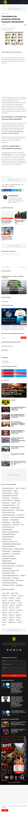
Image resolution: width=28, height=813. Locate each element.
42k (18, 598)
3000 (17, 600)
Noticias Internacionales (7, 488)
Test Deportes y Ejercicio (8, 580)
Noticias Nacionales (7, 490)
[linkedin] (7, 376)
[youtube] (7, 373)
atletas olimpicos (16, 522)
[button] (2, 2)
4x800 (11, 617)
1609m (18, 615)
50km (11, 615)
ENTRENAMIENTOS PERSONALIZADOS (11, 544)
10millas (11, 619)
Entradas (6, 361)
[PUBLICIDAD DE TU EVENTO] (5, 456)
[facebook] (7, 370)
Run (22, 524)
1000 (4, 612)
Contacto (13, 400)
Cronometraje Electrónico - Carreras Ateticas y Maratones (18, 711)
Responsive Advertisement (14, 8)
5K (17, 607)
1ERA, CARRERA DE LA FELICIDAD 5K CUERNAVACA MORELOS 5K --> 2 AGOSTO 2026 (18, 424)
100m (4, 619)
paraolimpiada (19, 585)
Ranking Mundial (16, 551)
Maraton (16, 490)
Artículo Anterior (6, 267)
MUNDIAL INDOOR (6, 561)
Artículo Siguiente (22, 267)
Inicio (2, 13)
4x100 (12, 610)
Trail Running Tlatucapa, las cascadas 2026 (17, 447)
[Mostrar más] (23, 190)
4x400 (19, 610)
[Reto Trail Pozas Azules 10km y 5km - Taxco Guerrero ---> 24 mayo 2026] (5, 463)
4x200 (4, 615)
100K (18, 617)
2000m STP (12, 622)
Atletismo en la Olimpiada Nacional (10, 532)
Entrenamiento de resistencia (9, 558)
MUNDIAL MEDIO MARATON (9, 563)
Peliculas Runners (6, 551)
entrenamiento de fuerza (8, 585)
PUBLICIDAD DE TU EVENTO (17, 454)
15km (18, 619)
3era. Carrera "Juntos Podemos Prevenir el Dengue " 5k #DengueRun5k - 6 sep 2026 (18, 723)
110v (4, 607)
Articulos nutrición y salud (8, 512)
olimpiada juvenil (6, 522)
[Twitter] (13, 190)
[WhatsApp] (16, 190)
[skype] (20, 376)
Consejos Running (6, 524)
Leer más (3, 807)
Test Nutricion (4, 186)
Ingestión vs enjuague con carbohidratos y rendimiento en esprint (7, 238)
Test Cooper (15, 578)
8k (3, 624)
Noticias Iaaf (17, 500)
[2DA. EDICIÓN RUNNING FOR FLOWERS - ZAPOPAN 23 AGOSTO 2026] (5, 433)
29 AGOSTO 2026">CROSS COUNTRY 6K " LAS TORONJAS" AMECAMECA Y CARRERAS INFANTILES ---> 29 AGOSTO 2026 (25, 753)
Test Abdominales (6, 578)
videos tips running (19, 548)
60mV (4, 610)
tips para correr (6, 502)
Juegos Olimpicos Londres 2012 (9, 495)
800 (20, 595)
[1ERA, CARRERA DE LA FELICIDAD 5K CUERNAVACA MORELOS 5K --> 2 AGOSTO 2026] (5, 424)
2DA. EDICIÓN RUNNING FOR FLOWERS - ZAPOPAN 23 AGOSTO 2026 (18, 432)
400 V (5, 605)
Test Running (11, 186)
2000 (4, 622)
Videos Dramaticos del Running (9, 582)
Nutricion (7, 13)
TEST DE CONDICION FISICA (17, 517)
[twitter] (20, 370)
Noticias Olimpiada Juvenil (8, 565)
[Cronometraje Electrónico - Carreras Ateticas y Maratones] (5, 713)
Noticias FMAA (5, 498)
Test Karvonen (20, 565)
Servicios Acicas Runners (8, 527)
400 (4, 600)
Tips (19, 502)
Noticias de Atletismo (7, 493)
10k (19, 603)
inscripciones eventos (7, 548)
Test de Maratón (14, 519)
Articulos (16, 493)
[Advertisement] (14, 799)
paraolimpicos (5, 507)
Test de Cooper (19, 580)
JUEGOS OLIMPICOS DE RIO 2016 (10, 575)
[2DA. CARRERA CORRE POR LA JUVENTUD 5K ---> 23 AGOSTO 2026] (5, 409)
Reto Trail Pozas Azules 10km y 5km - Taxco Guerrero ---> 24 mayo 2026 (18, 462)
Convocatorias (4, 301)
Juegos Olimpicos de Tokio (8, 515)
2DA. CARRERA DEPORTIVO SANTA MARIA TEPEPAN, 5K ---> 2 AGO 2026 (18, 416)
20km (11, 612)
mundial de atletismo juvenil (8, 534)
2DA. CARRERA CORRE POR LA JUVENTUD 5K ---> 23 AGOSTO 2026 (18, 408)
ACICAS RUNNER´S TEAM (8, 573)
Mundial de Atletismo (7, 500)
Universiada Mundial (7, 529)
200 (11, 600)
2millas (4, 617)
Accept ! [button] (5, 810)
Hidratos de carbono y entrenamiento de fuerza (20, 221)
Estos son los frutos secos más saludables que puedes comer (6, 221)
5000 (11, 598)
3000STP (5, 603)
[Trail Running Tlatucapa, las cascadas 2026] (5, 449)
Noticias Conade (20, 510)
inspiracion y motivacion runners (9, 541)
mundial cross (20, 515)
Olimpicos (23, 575)
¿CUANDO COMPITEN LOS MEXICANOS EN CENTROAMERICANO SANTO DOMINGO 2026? (18, 440)
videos (17, 488)
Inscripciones (5, 517)
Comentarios (7, 362)
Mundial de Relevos (15, 507)
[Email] (20, 190)
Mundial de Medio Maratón (8, 546)
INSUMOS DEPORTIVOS (14, 346)
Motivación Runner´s (7, 539)
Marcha (5, 595)
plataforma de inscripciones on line (10, 570)
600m (20, 622)
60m (12, 605)
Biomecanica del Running (8, 556)
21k (13, 603)
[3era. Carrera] (5, 724)
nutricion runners (16, 553)
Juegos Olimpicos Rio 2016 (8, 505)
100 (4, 598)
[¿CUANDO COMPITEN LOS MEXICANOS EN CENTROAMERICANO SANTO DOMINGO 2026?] (5, 440)
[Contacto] (5, 402)
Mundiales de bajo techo (8, 510)
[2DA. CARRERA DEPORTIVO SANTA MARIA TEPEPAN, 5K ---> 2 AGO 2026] (5, 417)
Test (22, 184)
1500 (13, 595)
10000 (19, 605)
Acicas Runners (13, 195)
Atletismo (23, 488)
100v (11, 607)
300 (17, 612)
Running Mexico (6, 553)
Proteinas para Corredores (15, 184)
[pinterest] (20, 650)
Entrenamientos (14, 498)
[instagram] (20, 373)
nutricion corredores (7, 568)
